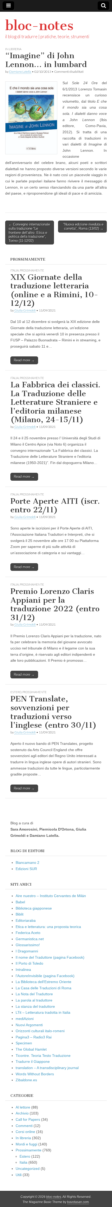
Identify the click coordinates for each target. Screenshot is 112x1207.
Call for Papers (28, 1119)
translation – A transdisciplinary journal (47, 1068)
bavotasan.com (78, 1202)
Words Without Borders (35, 1074)
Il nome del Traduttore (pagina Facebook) (50, 957)
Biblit (19, 914)
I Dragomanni (27, 951)
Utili (19, 1175)
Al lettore (23, 1107)
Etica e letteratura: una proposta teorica (48, 927)
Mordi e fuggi (26, 1144)
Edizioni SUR (26, 869)
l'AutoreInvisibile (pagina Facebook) (45, 976)
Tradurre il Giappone (33, 1061)
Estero (15, 692)
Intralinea (23, 969)
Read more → (24, 360)
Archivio (22, 1113)
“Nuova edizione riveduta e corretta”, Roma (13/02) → (83, 226)
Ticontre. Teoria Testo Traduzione (43, 1055)
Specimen (24, 1043)
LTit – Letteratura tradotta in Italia (43, 1012)
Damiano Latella (20, 72)
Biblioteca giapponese (34, 908)
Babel (20, 902)
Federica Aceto (28, 933)
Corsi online (25, 1132)
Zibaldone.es (26, 1080)
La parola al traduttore (34, 1000)
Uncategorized (28, 1168)
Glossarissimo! (28, 945)
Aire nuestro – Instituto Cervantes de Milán (51, 896)
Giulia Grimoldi (25, 310)
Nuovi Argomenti (29, 1025)
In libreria (13, 49)
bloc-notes (39, 26)
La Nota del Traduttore (34, 994)
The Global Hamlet (31, 1049)
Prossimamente (32, 270)
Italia (14, 270)
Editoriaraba (26, 920)
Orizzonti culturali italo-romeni (40, 1031)
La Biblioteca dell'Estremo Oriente (43, 982)
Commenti (24, 1126)
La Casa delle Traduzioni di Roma (43, 988)
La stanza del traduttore (35, 1006)
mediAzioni (25, 1019)
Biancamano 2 (27, 862)
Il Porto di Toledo (29, 963)
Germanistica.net (30, 939)
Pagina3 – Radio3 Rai (34, 1037)
